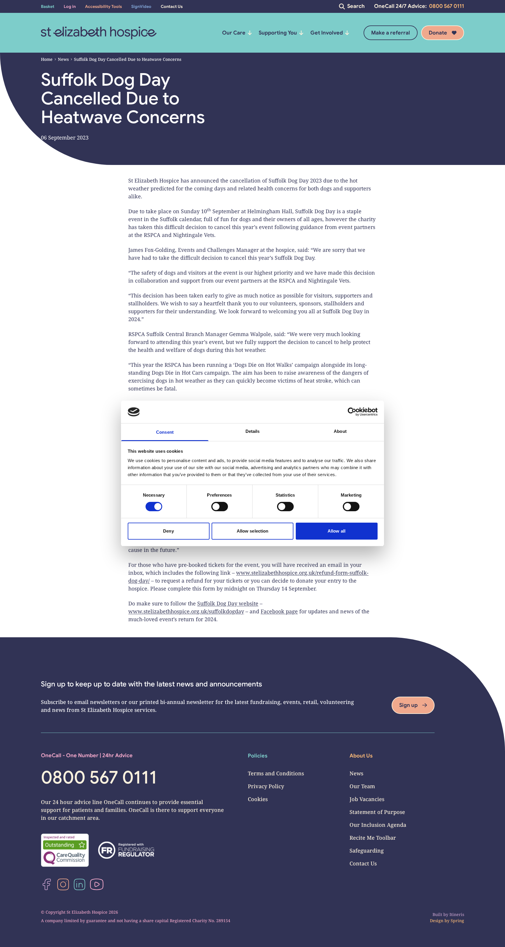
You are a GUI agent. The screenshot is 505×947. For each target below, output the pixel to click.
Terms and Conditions (276, 773)
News (63, 59)
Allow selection (253, 530)
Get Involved (326, 33)
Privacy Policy (266, 786)
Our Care (233, 33)
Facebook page (279, 611)
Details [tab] (252, 431)
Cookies (258, 799)
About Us (361, 756)
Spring (457, 920)
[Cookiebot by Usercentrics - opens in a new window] (352, 411)
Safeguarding (367, 850)
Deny (168, 530)
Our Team (362, 786)
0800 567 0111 (446, 6)
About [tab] (340, 431)
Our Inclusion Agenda (378, 824)
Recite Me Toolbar (373, 837)
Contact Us (363, 863)
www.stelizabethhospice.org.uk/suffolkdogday (186, 611)
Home (47, 59)
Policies (257, 756)
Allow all (336, 530)
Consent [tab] (165, 432)
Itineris (456, 914)
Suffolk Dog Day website (227, 603)
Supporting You (278, 33)
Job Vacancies (367, 799)
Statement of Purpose (377, 811)
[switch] (219, 506)
